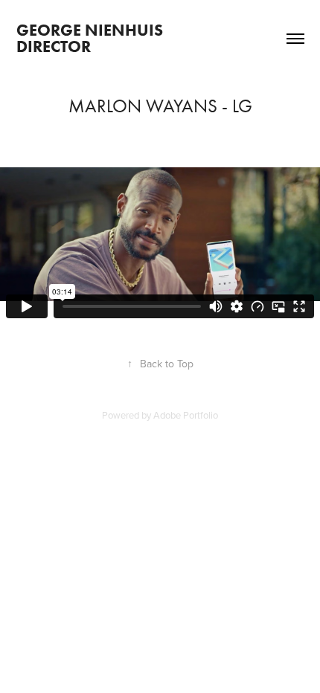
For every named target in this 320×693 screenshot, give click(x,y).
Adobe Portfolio (185, 415)
